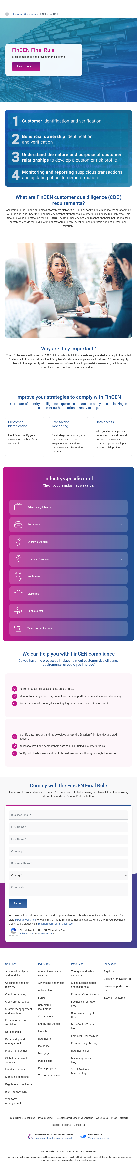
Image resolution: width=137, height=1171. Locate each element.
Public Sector (35, 611)
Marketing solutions (17, 1076)
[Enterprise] (16, 5)
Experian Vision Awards (85, 994)
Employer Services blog (84, 1036)
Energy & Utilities (37, 541)
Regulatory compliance (18, 1084)
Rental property (47, 1068)
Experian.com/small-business (55, 923)
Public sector (45, 1060)
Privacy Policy (26, 933)
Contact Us (79, 1124)
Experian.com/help (25, 919)
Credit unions (46, 1016)
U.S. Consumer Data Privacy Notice (75, 1118)
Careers (124, 1118)
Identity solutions (15, 1069)
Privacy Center (45, 1118)
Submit (18, 903)
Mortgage (33, 593)
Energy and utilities (49, 1023)
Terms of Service (44, 933)
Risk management (16, 1091)
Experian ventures (114, 997)
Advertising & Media (39, 507)
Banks (41, 997)
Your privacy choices (98, 1138)
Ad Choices (102, 1118)
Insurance (44, 1046)
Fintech (42, 1031)
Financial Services (38, 559)
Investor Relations (61, 1124)
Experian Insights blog (84, 1043)
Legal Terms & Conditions (22, 1118)
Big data (109, 971)
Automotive (34, 524)
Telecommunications (39, 628)
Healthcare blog (80, 1050)
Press (114, 1118)
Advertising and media (51, 982)
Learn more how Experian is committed (55, 1138)
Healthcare (34, 576)
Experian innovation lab (118, 978)
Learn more (24, 66)
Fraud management (16, 1050)
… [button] (7, 13)
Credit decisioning (15, 994)
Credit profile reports (17, 1001)
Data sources (13, 1032)
